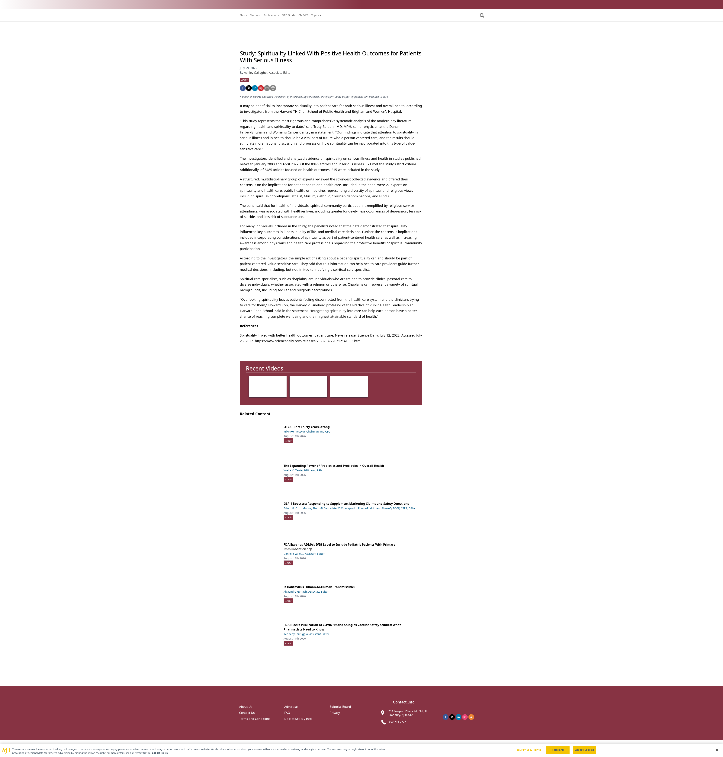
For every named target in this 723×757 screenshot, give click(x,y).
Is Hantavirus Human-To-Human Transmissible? (319, 587)
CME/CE (303, 15)
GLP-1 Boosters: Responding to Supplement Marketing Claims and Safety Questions (346, 504)
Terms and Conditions (254, 719)
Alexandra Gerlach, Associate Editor (306, 591)
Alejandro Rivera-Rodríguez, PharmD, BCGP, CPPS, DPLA (380, 508)
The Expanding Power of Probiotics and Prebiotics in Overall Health (334, 466)
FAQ (287, 713)
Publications (271, 15)
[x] (452, 717)
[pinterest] (261, 88)
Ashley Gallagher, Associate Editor (268, 73)
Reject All (558, 750)
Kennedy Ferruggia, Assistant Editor (306, 634)
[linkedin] (255, 88)
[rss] (471, 717)
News (243, 15)
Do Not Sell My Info (298, 719)
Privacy (335, 713)
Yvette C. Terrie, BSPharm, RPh (303, 470)
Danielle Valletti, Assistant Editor (304, 553)
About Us (245, 707)
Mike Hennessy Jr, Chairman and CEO (307, 431)
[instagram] (465, 717)
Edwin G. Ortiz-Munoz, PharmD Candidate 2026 (313, 508)
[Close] (717, 750)
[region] (361, 750)
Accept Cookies (584, 750)
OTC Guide (288, 15)
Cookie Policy (160, 753)
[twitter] (249, 88)
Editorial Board (340, 707)
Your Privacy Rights (529, 750)
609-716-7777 (397, 721)
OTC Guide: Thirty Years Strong (307, 427)
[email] (267, 88)
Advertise (291, 707)
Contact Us (247, 713)
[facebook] (243, 88)
